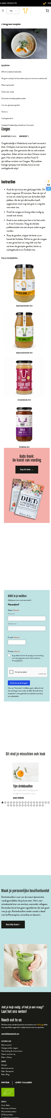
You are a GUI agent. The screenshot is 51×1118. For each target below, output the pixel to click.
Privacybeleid (17, 660)
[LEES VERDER (18, 798)
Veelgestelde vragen (9, 1048)
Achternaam (12, 624)
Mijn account (6, 1045)
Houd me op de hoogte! (19, 683)
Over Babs (5, 1105)
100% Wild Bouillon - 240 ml (24, 447)
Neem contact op (8, 1054)
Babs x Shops (6, 1057)
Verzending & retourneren (11, 1051)
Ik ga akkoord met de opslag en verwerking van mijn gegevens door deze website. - (28, 658)
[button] (25, 785)
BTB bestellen (7, 1114)
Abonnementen (7, 1068)
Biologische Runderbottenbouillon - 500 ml (24, 353)
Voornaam (11, 613)
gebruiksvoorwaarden (28, 693)
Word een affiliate (8, 1108)
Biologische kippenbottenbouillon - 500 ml (24, 306)
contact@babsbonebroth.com (10, 1033)
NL (11, 10)
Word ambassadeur (8, 1111)
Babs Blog (5, 1074)
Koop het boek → (26, 469)
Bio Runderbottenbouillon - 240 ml (24, 400)
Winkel (4, 1065)
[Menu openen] (2, 10)
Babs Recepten (7, 1071)
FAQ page (40, 1024)
